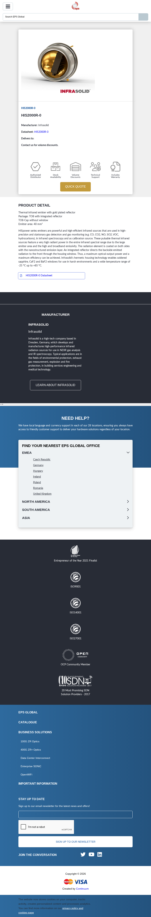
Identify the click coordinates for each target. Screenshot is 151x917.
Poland (37, 482)
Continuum (82, 888)
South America (36, 510)
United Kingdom (42, 494)
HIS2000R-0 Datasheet (39, 275)
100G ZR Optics (30, 741)
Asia (26, 518)
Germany (38, 465)
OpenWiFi (26, 774)
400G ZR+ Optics (31, 749)
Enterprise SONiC (31, 766)
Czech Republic (41, 459)
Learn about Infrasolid (55, 385)
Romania (38, 488)
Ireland (37, 477)
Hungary (38, 471)
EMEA (27, 453)
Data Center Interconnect (35, 757)
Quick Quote (75, 186)
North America (36, 502)
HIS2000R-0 (41, 132)
